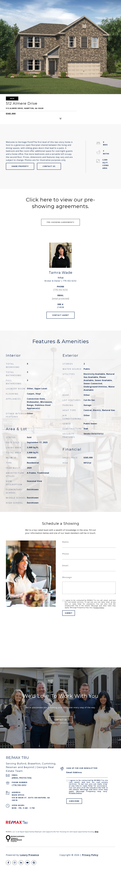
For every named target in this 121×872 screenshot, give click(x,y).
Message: (67, 577)
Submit (68, 613)
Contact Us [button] (49, 166)
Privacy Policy (98, 608)
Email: (65, 565)
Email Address (74, 772)
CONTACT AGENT (60, 315)
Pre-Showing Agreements (60, 222)
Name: (65, 542)
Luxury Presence (29, 855)
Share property (20, 166)
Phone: (65, 553)
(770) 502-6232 (60, 289)
